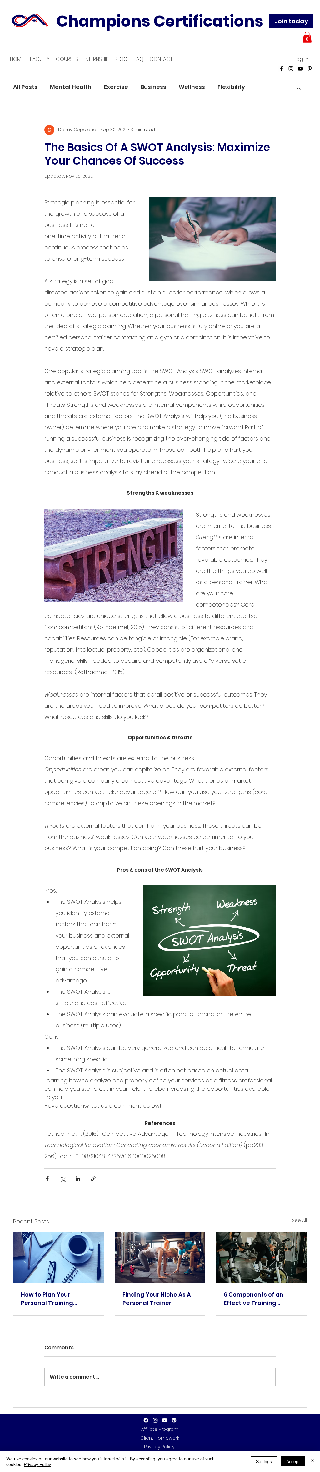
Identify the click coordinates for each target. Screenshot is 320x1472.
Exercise (116, 87)
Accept (293, 1461)
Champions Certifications (159, 21)
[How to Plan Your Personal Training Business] (58, 1257)
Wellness (192, 87)
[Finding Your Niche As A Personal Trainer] (160, 1257)
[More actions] (272, 130)
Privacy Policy (37, 1464)
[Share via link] (93, 1179)
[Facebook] (281, 69)
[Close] (312, 1461)
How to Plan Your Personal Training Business (47, 1299)
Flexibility (231, 87)
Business (153, 87)
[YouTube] (300, 69)
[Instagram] (291, 69)
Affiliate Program (159, 1429)
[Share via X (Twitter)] (63, 1179)
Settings (264, 1461)
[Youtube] (165, 1420)
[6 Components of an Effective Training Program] (261, 1257)
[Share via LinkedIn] (78, 1179)
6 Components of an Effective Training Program (253, 1299)
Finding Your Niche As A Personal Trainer (156, 1299)
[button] (307, 37)
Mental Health (71, 87)
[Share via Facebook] (47, 1179)
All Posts (25, 87)
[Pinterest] (310, 69)
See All (299, 1220)
